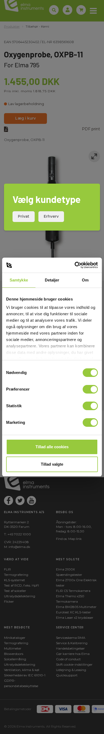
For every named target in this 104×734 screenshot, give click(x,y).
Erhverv (51, 216)
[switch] (90, 389)
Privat (23, 216)
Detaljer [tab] (52, 280)
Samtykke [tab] (19, 280)
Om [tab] (85, 280)
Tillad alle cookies (52, 446)
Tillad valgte (52, 464)
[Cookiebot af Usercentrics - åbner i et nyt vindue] (75, 265)
